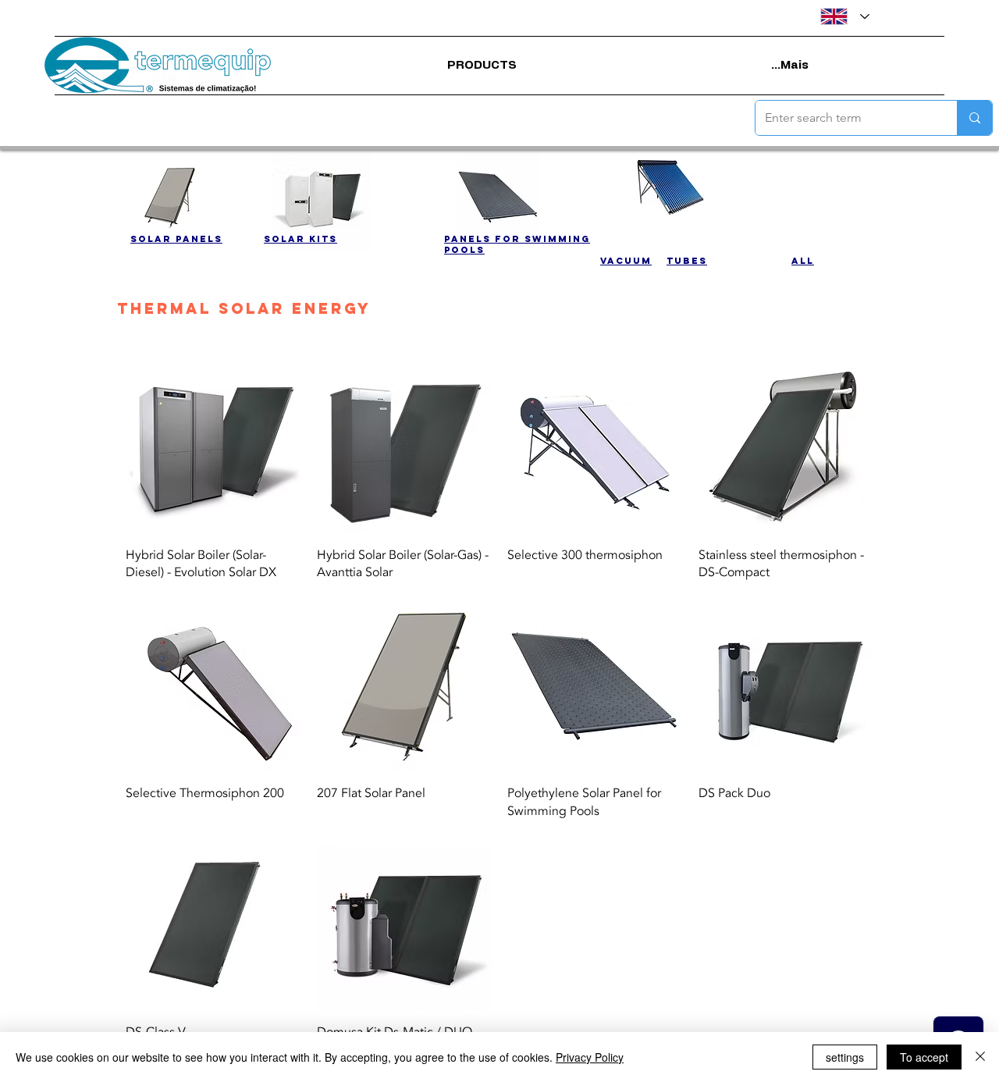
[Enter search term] (974, 118)
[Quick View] (213, 446)
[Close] (980, 1057)
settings (845, 1057)
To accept (924, 1057)
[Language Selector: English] (844, 16)
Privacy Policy (590, 1057)
